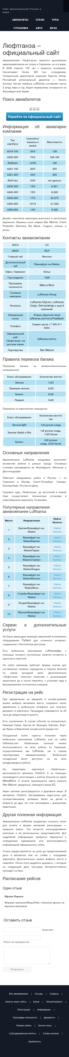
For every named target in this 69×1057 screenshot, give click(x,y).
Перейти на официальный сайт (34, 116)
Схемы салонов (51, 1033)
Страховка (20, 28)
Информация (44, 1009)
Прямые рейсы (23, 1025)
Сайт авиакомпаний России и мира (22, 9)
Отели (40, 19)
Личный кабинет (54, 1001)
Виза (53, 28)
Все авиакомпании (18, 993)
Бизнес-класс (45, 1025)
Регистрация (24, 1009)
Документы (49, 1017)
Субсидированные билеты (22, 1033)
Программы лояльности (25, 1017)
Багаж (36, 1001)
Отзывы (39, 993)
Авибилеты (20, 19)
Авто (39, 28)
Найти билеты (57, 529)
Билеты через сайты (15, 1001)
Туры (55, 19)
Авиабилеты (34, 1041)
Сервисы (54, 993)
